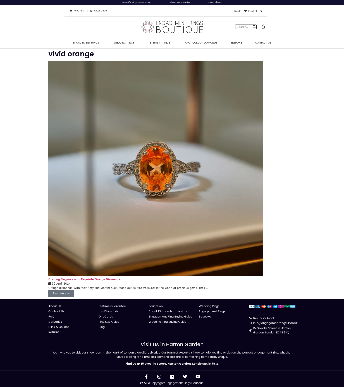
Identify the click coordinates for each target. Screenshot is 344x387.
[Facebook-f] (146, 376)
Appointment (99, 10)
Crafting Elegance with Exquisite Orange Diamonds (84, 279)
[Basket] (263, 26)
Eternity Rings (159, 42)
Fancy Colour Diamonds (200, 42)
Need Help (78, 10)
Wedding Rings (124, 42)
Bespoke (236, 42)
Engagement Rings (86, 42)
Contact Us (263, 42)
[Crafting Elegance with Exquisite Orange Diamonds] (155, 275)
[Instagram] (159, 376)
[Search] (254, 27)
